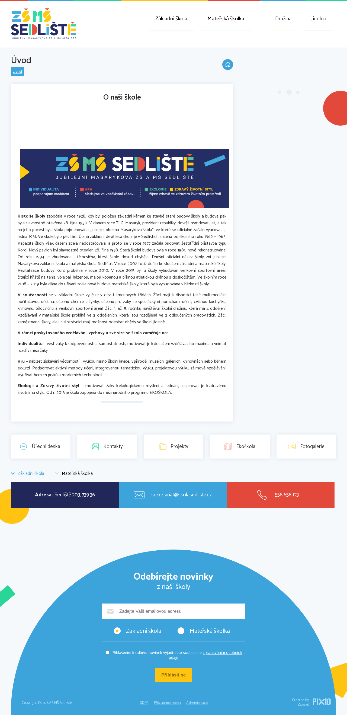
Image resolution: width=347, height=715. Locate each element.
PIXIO (322, 701)
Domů (227, 64)
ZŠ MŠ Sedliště (43, 24)
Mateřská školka (225, 18)
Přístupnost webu (167, 703)
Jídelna (318, 18)
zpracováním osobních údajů (205, 655)
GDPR (144, 703)
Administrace (197, 703)
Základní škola (171, 18)
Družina (283, 18)
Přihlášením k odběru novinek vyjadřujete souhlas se (176, 655)
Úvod (17, 71)
